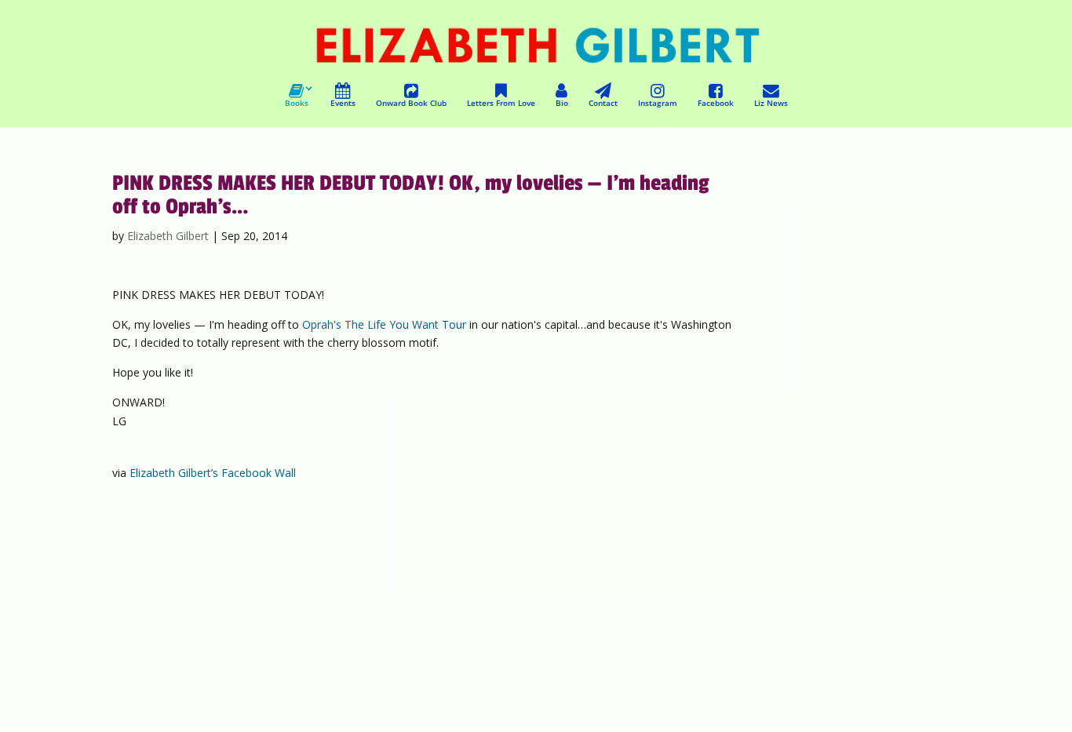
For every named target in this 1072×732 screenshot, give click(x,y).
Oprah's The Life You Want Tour (384, 324)
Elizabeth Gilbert (168, 235)
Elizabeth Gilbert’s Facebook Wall (212, 472)
